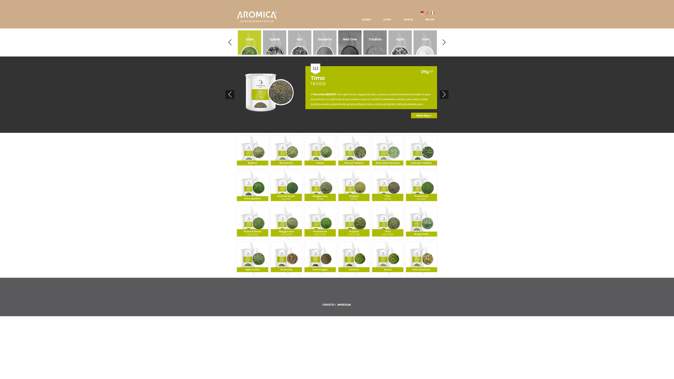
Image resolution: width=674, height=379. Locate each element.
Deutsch (422, 13)
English (427, 13)
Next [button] (444, 42)
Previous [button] (230, 42)
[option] (249, 42)
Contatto (328, 304)
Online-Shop (422, 115)
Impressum (344, 304)
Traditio (408, 19)
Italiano (432, 13)
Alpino (387, 19)
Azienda (366, 19)
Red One (429, 19)
